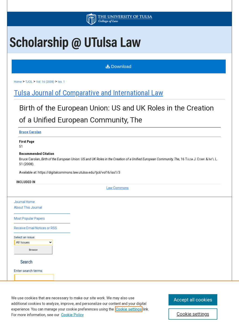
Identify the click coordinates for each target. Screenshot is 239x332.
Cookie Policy (72, 315)
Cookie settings (129, 309)
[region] (119, 306)
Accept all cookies (193, 300)
